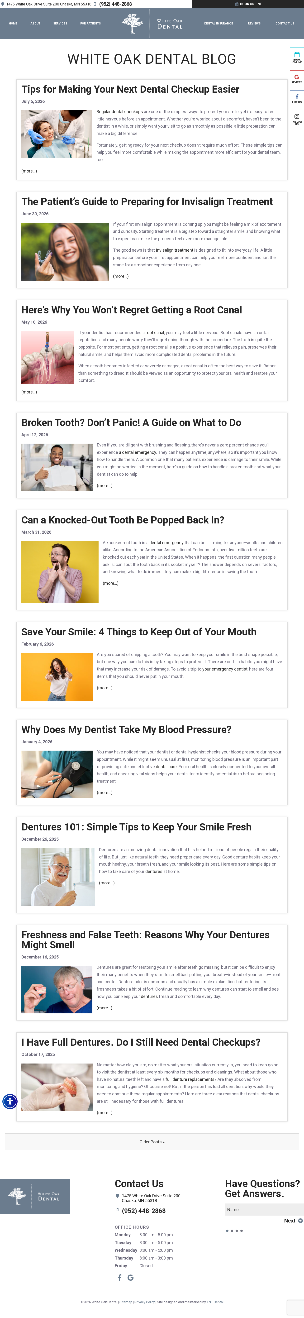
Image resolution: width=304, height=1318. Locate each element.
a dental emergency (137, 452)
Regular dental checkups (119, 111)
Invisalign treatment (174, 250)
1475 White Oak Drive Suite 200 (151, 1198)
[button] (10, 1101)
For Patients (90, 23)
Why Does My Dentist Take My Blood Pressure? (126, 729)
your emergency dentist (224, 668)
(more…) (29, 170)
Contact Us (285, 23)
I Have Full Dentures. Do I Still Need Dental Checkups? (141, 1042)
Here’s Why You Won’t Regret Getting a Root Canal (131, 310)
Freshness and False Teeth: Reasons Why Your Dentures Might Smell (145, 940)
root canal (155, 332)
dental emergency (166, 542)
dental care (166, 766)
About (35, 23)
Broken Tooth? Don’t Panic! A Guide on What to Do (131, 422)
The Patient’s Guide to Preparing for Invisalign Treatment (147, 201)
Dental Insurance (218, 23)
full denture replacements (190, 1079)
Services (60, 23)
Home (13, 23)
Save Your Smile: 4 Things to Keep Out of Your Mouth (138, 632)
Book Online (250, 4)
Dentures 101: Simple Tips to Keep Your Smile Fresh (136, 827)
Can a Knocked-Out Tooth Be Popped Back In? (122, 520)
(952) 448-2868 (115, 4)
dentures (153, 871)
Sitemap (125, 1302)
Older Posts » (152, 1141)
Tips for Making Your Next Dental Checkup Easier (130, 89)
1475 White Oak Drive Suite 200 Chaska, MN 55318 (48, 4)
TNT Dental (215, 1302)
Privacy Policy (144, 1302)
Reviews (254, 23)
